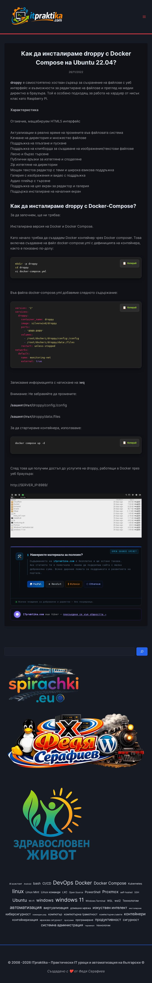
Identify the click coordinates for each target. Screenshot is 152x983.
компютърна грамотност (81, 914)
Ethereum (93, 584)
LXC (64, 892)
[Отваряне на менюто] (144, 17)
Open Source (76, 892)
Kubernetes (135, 883)
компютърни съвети (110, 914)
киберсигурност (18, 914)
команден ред (39, 914)
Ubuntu (19, 900)
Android (27, 884)
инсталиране (135, 908)
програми (69, 920)
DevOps (63, 882)
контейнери (135, 914)
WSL (110, 900)
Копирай (131, 263)
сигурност (131, 920)
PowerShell (92, 892)
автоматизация (26, 907)
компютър (55, 914)
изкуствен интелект (110, 907)
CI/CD (46, 883)
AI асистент (15, 883)
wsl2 (118, 900)
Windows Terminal (95, 900)
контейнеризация (25, 920)
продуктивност (108, 920)
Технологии (131, 900)
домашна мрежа (80, 908)
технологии (103, 925)
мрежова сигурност (51, 920)
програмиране (84, 919)
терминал (89, 925)
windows (45, 900)
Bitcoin (74, 584)
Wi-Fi (31, 900)
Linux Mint (32, 892)
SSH (136, 892)
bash (37, 883)
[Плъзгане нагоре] (142, 972)
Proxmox (110, 891)
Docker (83, 883)
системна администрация (62, 925)
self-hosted (126, 892)
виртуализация (56, 908)
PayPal (37, 584)
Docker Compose (110, 883)
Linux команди (50, 892)
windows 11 (69, 899)
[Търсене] (142, 651)
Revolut (56, 584)
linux (18, 891)
